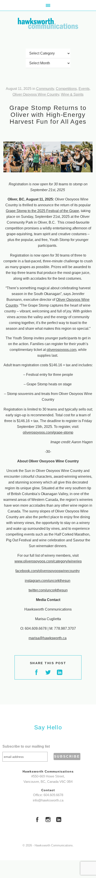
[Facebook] (37, 820)
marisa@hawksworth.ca (48, 638)
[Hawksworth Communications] (48, 23)
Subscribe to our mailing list (26, 746)
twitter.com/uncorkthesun (48, 590)
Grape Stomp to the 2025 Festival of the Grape (42, 211)
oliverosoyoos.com (61, 350)
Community (45, 89)
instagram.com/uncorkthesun (47, 581)
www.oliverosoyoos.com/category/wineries (48, 561)
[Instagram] (48, 820)
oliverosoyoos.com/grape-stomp (48, 432)
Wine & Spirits (72, 94)
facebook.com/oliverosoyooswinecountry (47, 571)
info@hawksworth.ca (48, 800)
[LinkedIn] (58, 820)
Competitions (66, 89)
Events (84, 89)
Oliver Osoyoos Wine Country (36, 94)
